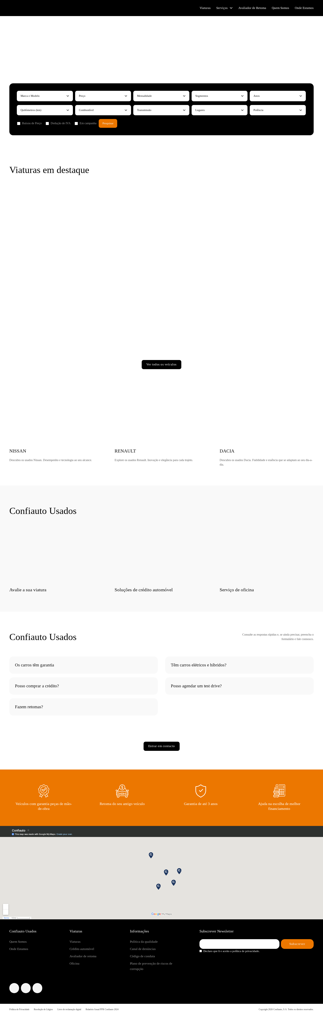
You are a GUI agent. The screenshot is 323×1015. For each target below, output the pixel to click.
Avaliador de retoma (83, 956)
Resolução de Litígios (43, 1009)
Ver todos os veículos (161, 364)
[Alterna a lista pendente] (67, 96)
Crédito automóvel (82, 949)
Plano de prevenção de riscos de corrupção (151, 966)
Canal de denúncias (143, 949)
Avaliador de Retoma (252, 8)
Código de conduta (142, 956)
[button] (83, 665)
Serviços (222, 8)
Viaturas (205, 8)
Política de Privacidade (19, 1009)
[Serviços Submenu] (231, 8)
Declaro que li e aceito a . (231, 951)
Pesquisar (107, 123)
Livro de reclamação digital (69, 1009)
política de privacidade (245, 951)
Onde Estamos (304, 8)
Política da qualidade (144, 941)
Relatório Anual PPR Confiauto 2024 (102, 1009)
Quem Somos (280, 8)
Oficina (74, 963)
